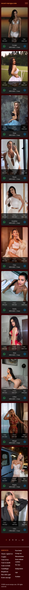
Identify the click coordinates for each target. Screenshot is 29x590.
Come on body (5, 565)
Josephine (14, 222)
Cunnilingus (5, 568)
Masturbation (19, 556)
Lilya (14, 530)
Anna (14, 354)
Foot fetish (18, 550)
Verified (17, 576)
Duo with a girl (6, 574)
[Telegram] (25, 46)
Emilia (14, 310)
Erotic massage (6, 577)
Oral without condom (19, 561)
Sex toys (17, 565)
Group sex (18, 553)
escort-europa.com (9, 3)
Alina (14, 90)
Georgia (14, 46)
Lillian (14, 398)
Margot (14, 442)
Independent (19, 568)
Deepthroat (4, 571)
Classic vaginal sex (7, 554)
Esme (14, 134)
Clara (14, 266)
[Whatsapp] (4, 46)
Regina (14, 486)
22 (22, 540)
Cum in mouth (5, 562)
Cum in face (5, 559)
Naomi (14, 178)
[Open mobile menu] (26, 3)
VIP (16, 572)
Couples (3, 557)
